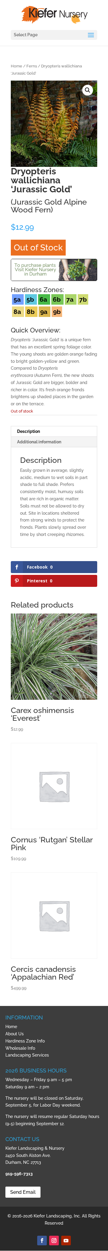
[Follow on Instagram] (54, 1240)
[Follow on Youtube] (66, 1240)
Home (16, 66)
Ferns (31, 66)
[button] (87, 90)
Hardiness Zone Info (25, 1041)
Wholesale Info (20, 1048)
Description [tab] (28, 431)
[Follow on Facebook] (42, 1240)
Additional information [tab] (39, 441)
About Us (14, 1033)
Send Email (23, 1192)
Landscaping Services (27, 1055)
